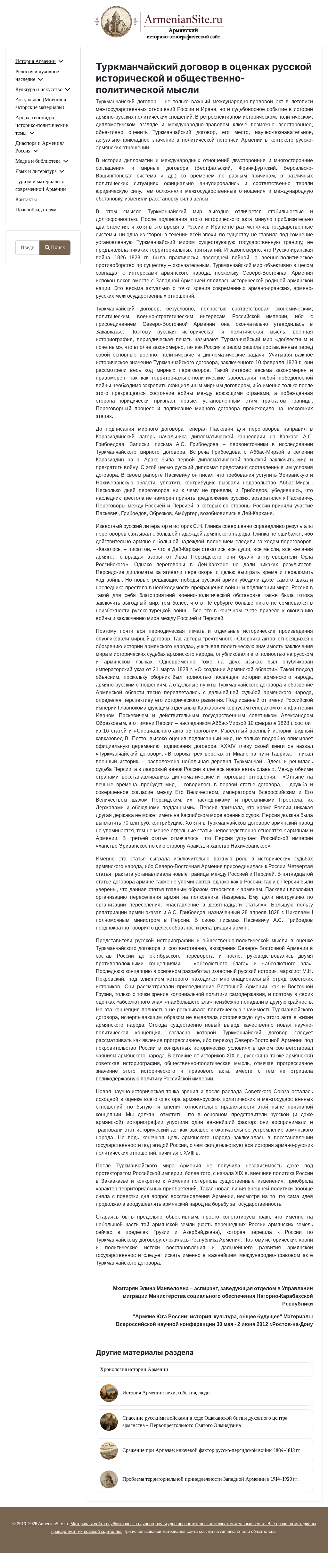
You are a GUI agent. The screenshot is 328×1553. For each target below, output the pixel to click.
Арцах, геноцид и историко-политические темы (41, 125)
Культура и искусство (38, 89)
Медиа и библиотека (38, 161)
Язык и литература (36, 171)
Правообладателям (35, 210)
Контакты (26, 199)
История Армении (35, 61)
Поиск (58, 247)
